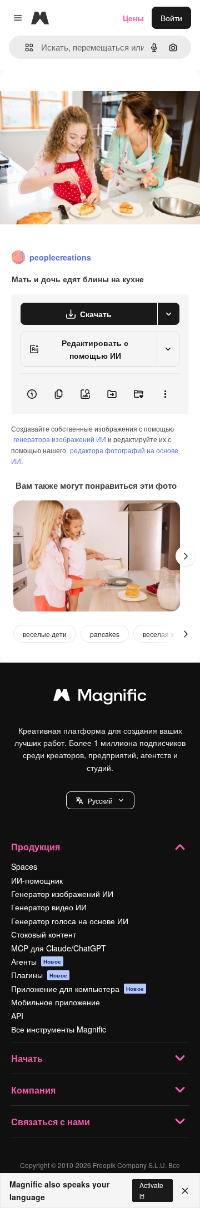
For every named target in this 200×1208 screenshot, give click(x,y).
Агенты (36, 961)
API (17, 1015)
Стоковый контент (43, 934)
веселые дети (45, 634)
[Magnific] (100, 697)
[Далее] (186, 555)
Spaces (24, 866)
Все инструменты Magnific (58, 1029)
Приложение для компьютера (77, 988)
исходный (74, 95)
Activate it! (151, 1190)
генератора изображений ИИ (59, 439)
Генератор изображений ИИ (62, 893)
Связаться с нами (50, 1121)
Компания (33, 1090)
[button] (100, 800)
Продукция (35, 846)
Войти (171, 17)
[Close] (185, 1190)
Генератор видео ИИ (49, 907)
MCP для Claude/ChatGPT (58, 948)
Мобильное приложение (55, 1001)
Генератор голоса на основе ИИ (69, 920)
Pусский (100, 800)
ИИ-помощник (37, 880)
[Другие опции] (165, 394)
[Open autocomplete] (24, 47)
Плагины (39, 974)
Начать (27, 1058)
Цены (133, 17)
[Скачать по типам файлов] (168, 314)
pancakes (104, 634)
